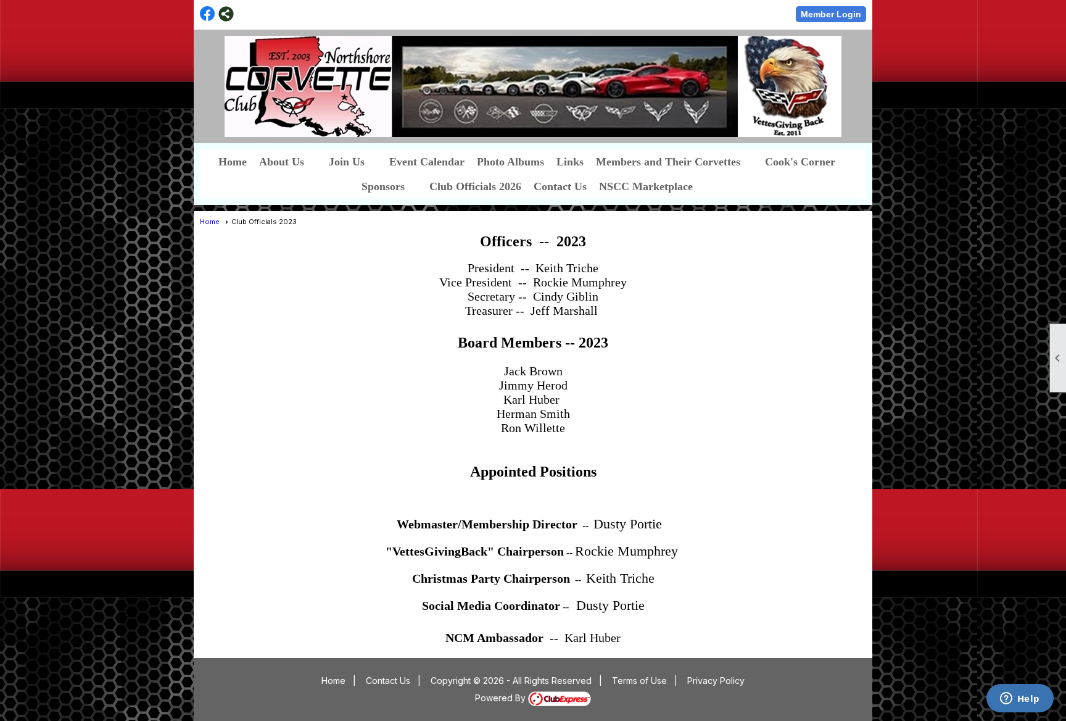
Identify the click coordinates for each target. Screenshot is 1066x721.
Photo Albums (510, 162)
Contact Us (560, 186)
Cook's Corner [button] (800, 162)
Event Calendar (427, 162)
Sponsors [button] (383, 186)
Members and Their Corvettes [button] (668, 162)
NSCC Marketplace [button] (646, 186)
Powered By (501, 698)
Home (232, 162)
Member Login (831, 14)
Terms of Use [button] (639, 680)
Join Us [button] (347, 162)
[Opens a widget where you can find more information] (1020, 699)
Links (570, 162)
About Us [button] (281, 162)
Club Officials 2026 (475, 186)
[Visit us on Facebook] (207, 14)
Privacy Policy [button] (716, 680)
